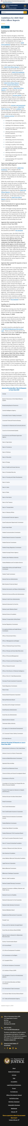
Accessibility (14, 1081)
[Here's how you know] (14, 2)
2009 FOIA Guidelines (18, 72)
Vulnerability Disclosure (14, 1105)
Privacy (14, 1088)
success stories (17, 95)
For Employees (14, 1091)
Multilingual (14, 1108)
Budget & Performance (14, 1071)
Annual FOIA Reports (13, 84)
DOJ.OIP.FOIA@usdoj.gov (13, 1029)
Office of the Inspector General (14, 1095)
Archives (14, 1075)
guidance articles (9, 116)
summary (4, 88)
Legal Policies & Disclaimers (14, 1085)
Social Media (7, 1045)
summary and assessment (18, 105)
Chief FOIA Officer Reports (11, 67)
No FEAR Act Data (14, 1098)
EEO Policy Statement (14, 1101)
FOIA (14, 1078)
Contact (13, 1120)
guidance (19, 109)
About (14, 1068)
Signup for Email (10, 1043)
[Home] (9, 8)
